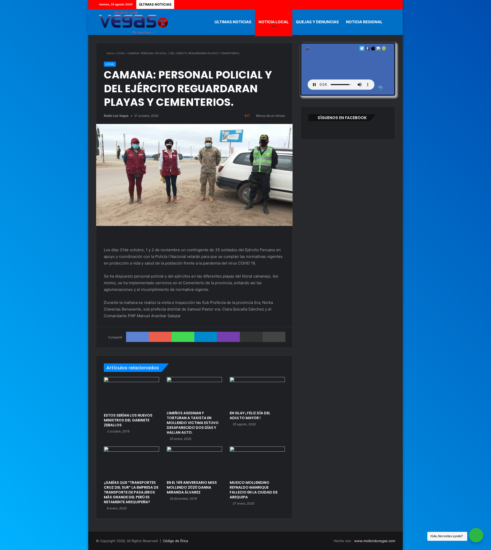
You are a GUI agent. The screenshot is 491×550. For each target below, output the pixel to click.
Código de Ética (175, 541)
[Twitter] (376, 4)
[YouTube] (383, 4)
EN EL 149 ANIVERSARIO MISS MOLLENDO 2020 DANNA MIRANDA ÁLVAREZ (192, 487)
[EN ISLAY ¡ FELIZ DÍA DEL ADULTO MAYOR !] (257, 392)
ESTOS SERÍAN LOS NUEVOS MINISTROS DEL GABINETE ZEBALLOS (128, 420)
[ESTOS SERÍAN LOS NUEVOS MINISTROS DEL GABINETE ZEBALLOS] (131, 393)
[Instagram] (391, 4)
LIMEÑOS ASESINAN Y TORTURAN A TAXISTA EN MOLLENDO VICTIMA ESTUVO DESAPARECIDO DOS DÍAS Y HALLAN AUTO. (193, 422)
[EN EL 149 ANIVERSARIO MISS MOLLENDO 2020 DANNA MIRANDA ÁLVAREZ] (194, 462)
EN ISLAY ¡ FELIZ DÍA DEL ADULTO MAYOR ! (250, 415)
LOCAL (120, 53)
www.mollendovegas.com (374, 541)
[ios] (373, 49)
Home (110, 53)
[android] (384, 49)
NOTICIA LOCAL (274, 21)
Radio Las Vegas (116, 116)
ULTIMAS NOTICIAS (233, 21)
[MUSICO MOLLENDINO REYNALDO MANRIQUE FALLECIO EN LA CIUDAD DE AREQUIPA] (257, 462)
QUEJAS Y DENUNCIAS (317, 21)
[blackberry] (378, 49)
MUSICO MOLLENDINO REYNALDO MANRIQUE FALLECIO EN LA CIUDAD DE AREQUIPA (253, 490)
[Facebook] (368, 4)
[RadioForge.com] (380, 88)
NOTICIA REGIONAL (364, 21)
